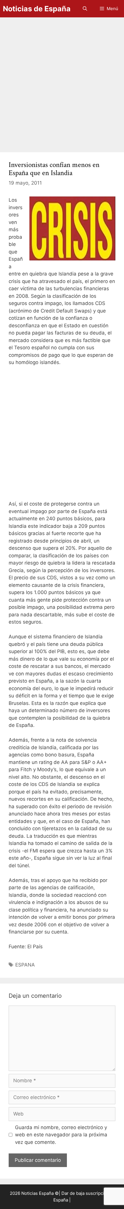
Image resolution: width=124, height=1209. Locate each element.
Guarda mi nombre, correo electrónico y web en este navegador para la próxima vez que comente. (61, 1135)
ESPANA (25, 965)
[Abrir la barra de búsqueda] (84, 8)
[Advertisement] (62, 82)
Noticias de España (37, 8)
